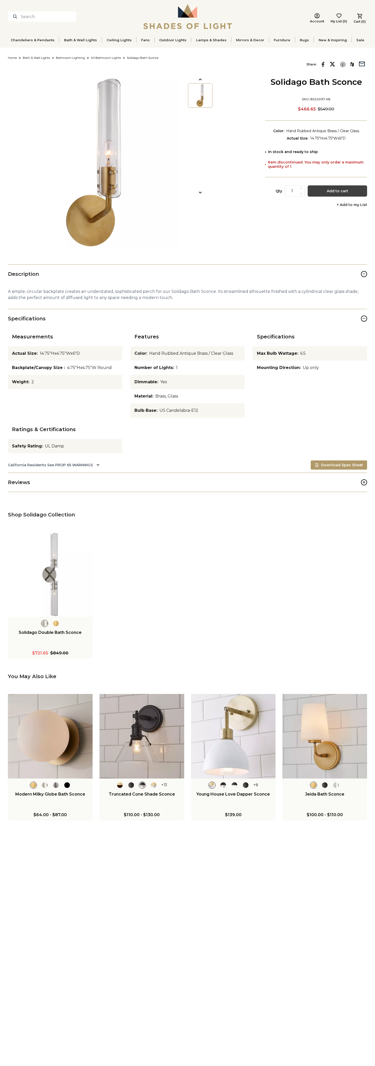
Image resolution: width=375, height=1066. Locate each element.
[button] (93, 162)
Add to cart (337, 191)
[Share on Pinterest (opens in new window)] (342, 64)
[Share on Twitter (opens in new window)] (332, 64)
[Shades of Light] (187, 16)
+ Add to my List (352, 205)
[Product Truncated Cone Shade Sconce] (141, 736)
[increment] (301, 188)
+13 (164, 785)
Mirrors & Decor (250, 40)
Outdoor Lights (172, 40)
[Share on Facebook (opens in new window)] (323, 64)
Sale (360, 40)
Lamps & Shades (211, 40)
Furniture (282, 40)
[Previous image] (200, 79)
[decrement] (301, 193)
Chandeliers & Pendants (33, 40)
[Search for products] (16, 16)
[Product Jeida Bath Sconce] (324, 736)
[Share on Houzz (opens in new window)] (352, 64)
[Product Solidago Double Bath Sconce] (50, 574)
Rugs (304, 40)
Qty (279, 191)
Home (12, 58)
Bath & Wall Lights (80, 40)
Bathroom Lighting (70, 58)
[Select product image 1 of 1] (200, 95)
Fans (145, 40)
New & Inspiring (333, 40)
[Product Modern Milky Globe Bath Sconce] (50, 736)
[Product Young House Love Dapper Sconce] (233, 736)
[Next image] (200, 192)
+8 (255, 785)
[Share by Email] (362, 63)
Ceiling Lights (119, 40)
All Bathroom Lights (106, 58)
